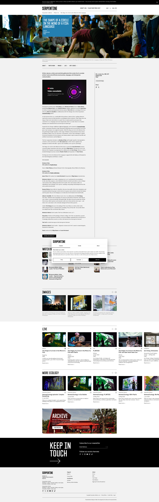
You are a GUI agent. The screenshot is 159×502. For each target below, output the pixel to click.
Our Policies (95, 479)
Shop (107, 8)
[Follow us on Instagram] (85, 454)
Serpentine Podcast (46, 392)
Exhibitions (146, 348)
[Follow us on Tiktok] (92, 454)
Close (157, 2)
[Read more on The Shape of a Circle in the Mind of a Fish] (54, 339)
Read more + (45, 363)
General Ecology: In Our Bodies (77, 394)
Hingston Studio (95, 499)
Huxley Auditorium (54, 173)
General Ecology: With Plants (128, 394)
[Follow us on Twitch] (89, 454)
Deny (62, 259)
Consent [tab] (61, 245)
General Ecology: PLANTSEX (101, 394)
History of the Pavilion (72, 482)
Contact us (44, 476)
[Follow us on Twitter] (82, 454)
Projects (44, 348)
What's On (83, 8)
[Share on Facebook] (96, 87)
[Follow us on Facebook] (80, 454)
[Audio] (65, 392)
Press (93, 474)
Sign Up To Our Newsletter (98, 481)
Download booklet (49, 236)
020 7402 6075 (50, 477)
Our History (70, 478)
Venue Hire (69, 476)
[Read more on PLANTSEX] (105, 339)
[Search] (110, 8)
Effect (115, 499)
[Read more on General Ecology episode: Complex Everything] (54, 383)
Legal (114, 495)
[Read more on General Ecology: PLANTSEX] (105, 383)
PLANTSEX (96, 351)
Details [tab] (79, 245)
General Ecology (46, 113)
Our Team (94, 478)
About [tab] (98, 245)
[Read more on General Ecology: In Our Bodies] (79, 383)
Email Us (44, 478)
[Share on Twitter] (98, 87)
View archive (57, 427)
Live (44, 17)
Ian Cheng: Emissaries (151, 351)
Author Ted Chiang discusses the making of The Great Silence (108, 262)
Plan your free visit (94, 8)
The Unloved (106, 499)
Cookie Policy (110, 495)
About (93, 472)
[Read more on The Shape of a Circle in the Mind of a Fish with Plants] (79, 339)
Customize (79, 259)
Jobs (93, 476)
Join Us (68, 474)
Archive (69, 480)
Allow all (97, 259)
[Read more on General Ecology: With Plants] (130, 383)
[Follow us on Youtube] (87, 454)
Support (69, 472)
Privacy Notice (104, 495)
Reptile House (53, 164)
